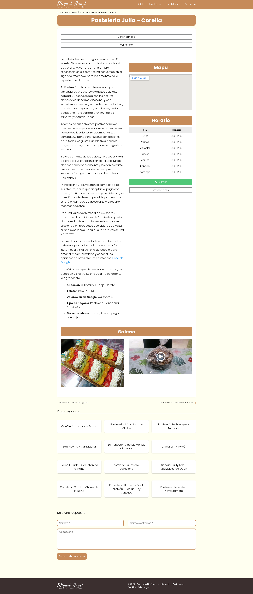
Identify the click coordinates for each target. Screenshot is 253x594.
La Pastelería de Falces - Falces (177, 402)
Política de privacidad (159, 584)
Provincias (155, 4)
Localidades (173, 4)
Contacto (190, 4)
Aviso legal (143, 587)
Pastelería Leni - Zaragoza (73, 402)
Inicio (141, 4)
